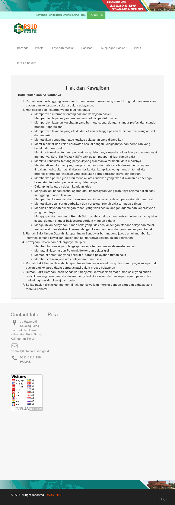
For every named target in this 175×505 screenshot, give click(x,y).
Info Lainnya (25, 62)
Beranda (23, 47)
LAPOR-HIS (101, 15)
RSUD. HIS (53, 494)
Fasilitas (86, 47)
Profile (39, 47)
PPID (137, 47)
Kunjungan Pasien (113, 47)
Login (164, 499)
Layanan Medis (62, 47)
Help (154, 499)
